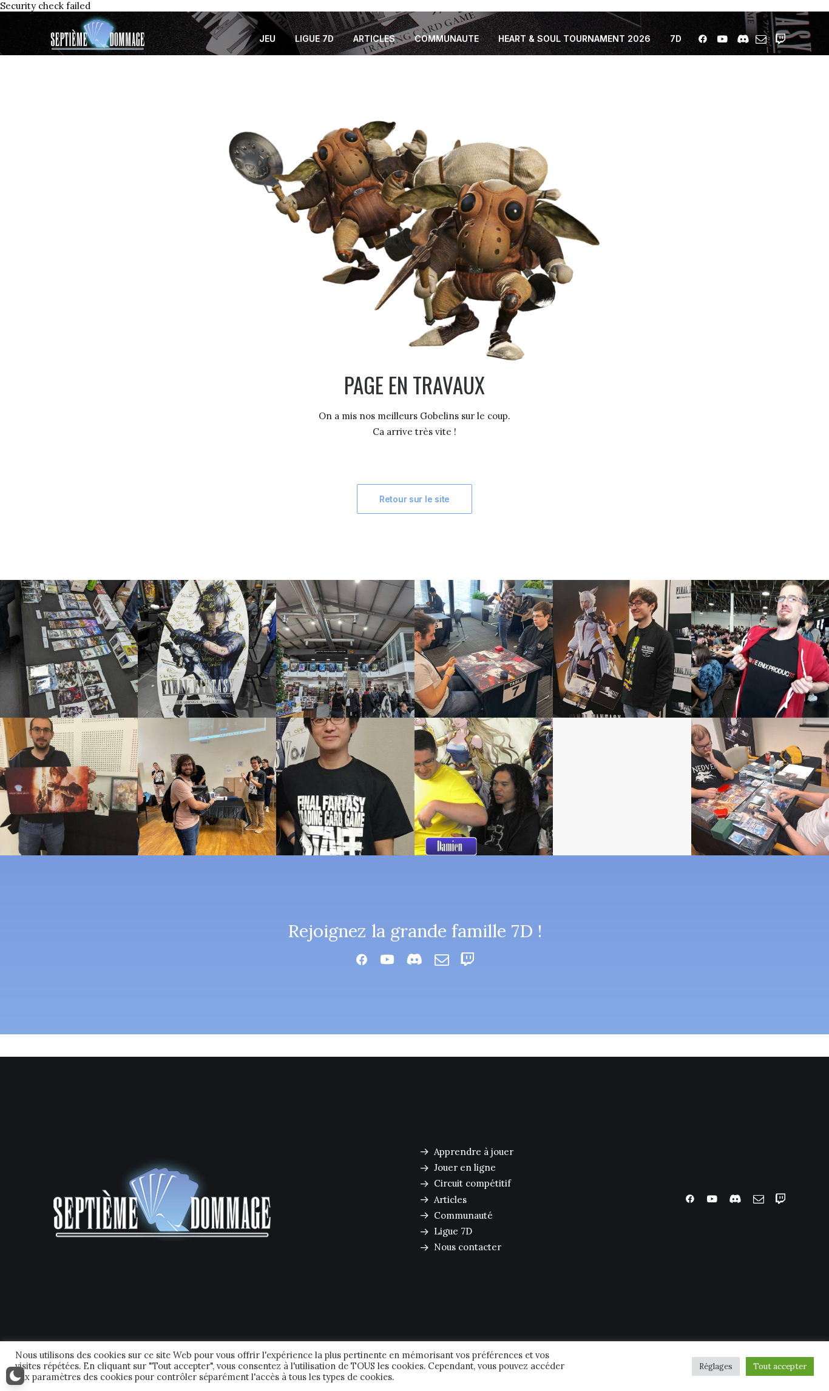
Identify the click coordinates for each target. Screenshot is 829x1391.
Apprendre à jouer (473, 1151)
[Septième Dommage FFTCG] (97, 39)
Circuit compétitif (472, 1183)
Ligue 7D (453, 1231)
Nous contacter (467, 1247)
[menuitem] (267, 39)
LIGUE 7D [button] (314, 38)
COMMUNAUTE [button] (446, 38)
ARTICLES (374, 38)
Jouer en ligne (465, 1167)
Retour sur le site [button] (414, 499)
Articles (450, 1199)
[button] (704, 39)
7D (676, 38)
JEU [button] (267, 38)
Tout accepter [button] (780, 1366)
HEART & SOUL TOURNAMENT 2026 (574, 38)
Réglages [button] (716, 1366)
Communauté (463, 1215)
